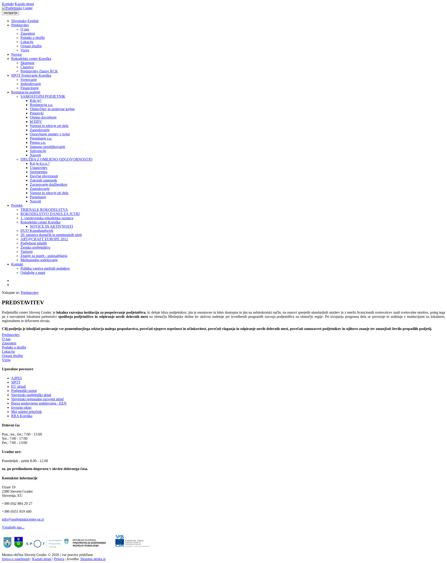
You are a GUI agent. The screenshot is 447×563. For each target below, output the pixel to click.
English (33, 21)
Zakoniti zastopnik (43, 180)
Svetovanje (28, 80)
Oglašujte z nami (32, 273)
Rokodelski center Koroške (40, 222)
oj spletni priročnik (28, 412)
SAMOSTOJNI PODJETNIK (42, 96)
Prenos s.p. (38, 142)
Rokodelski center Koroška (31, 59)
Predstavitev (20, 25)
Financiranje (29, 88)
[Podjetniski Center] (17, 8)
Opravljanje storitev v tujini (50, 134)
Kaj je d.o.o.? (40, 163)
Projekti (17, 205)
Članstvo (27, 67)
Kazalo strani (24, 4)
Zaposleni (27, 33)
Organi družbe (31, 46)
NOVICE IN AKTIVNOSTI (51, 226)
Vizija (24, 50)
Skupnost (27, 63)
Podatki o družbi (32, 38)
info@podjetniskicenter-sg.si (23, 519)
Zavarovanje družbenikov (49, 184)
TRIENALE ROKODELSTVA (44, 210)
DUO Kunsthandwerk (36, 231)
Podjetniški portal (24, 391)
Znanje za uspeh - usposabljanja (43, 256)
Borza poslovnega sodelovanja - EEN (39, 403)
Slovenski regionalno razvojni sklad (37, 399)
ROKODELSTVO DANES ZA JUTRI (50, 214)
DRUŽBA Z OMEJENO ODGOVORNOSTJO (56, 159)
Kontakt (8, 4)
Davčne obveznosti (44, 176)
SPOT (15, 382)
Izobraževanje (30, 84)
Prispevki (37, 113)
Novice (16, 54)
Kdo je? (35, 101)
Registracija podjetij (25, 92)
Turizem (26, 252)
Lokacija (26, 42)
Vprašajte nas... (13, 527)
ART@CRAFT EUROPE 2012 (44, 239)
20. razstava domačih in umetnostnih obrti (51, 235)
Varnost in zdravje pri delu (49, 126)
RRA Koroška (21, 416)
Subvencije (38, 151)
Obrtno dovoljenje (43, 117)
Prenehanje (38, 197)
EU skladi (18, 386)
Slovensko (19, 21)
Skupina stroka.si (92, 559)
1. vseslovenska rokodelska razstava (46, 218)
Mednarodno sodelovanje (39, 260)
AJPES (16, 378)
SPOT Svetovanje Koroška (31, 75)
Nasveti (35, 155)
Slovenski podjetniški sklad (31, 395)
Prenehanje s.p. (41, 138)
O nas (24, 29)
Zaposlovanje (40, 130)
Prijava (59, 559)
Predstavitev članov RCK (39, 71)
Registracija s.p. (41, 105)
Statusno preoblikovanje (47, 147)
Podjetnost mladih (33, 243)
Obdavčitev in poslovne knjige (52, 109)
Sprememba (38, 172)
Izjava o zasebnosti (16, 559)
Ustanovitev (38, 168)
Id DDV (36, 122)
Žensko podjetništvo (35, 247)
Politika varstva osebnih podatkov (45, 268)
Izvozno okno (21, 407)
